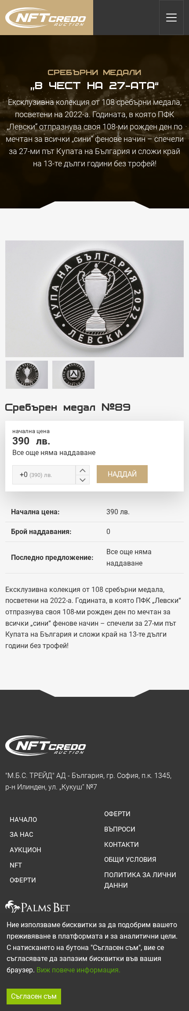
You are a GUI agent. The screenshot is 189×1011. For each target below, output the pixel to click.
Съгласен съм (34, 996)
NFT (16, 865)
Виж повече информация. (78, 970)
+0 (36, 474)
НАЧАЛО (23, 820)
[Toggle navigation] (171, 17)
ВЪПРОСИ (119, 829)
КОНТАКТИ (121, 845)
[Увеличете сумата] (83, 469)
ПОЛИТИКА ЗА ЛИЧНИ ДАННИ (140, 880)
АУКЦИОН (25, 850)
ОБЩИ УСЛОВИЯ (130, 860)
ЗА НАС (21, 835)
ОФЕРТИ (23, 880)
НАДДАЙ (122, 474)
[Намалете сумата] (83, 479)
